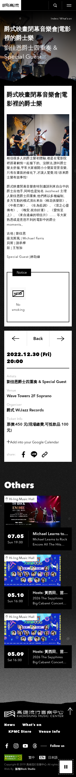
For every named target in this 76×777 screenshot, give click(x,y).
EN (42, 757)
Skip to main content (38, 17)
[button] (66, 767)
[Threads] (34, 745)
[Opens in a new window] (23, 454)
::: (1, 713)
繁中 (31, 757)
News (9, 725)
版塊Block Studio (25, 768)
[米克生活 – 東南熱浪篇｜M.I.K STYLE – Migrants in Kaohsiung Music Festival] (60, 339)
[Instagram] (16, 745)
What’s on (66, 18)
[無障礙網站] (13, 757)
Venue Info (49, 731)
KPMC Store (19, 731)
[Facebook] (6, 745)
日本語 (53, 757)
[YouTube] (25, 745)
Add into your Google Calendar (34, 442)
